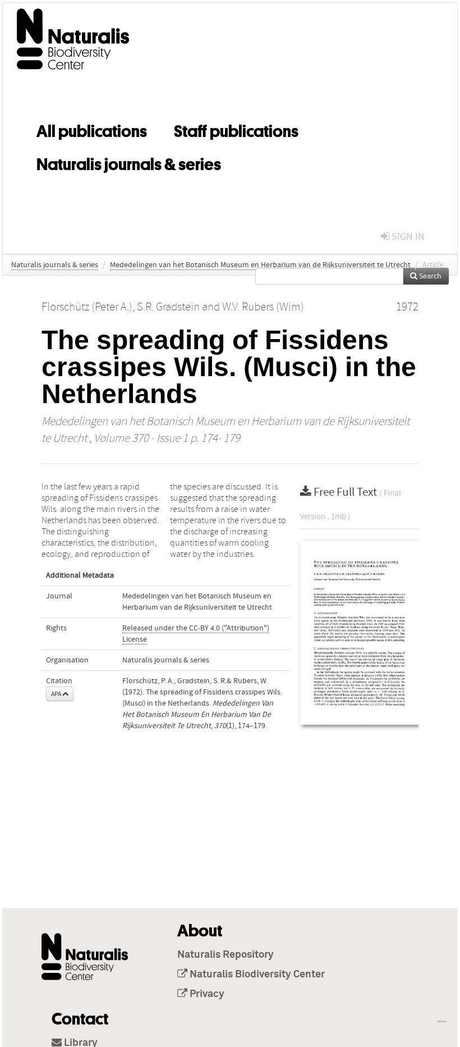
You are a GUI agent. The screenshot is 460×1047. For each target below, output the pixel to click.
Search (429, 276)
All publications (91, 129)
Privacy (205, 994)
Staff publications (236, 129)
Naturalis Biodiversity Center (256, 975)
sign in (407, 237)
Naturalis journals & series (128, 162)
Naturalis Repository (225, 955)
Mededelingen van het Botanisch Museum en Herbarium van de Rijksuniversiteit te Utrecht (260, 264)
